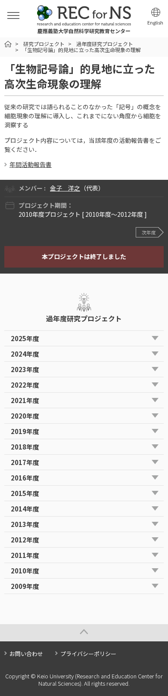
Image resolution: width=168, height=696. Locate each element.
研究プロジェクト (44, 43)
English (155, 22)
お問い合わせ (26, 654)
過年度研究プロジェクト (104, 43)
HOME (8, 44)
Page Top (84, 632)
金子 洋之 (65, 188)
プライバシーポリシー (88, 654)
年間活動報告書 (30, 164)
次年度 (149, 232)
